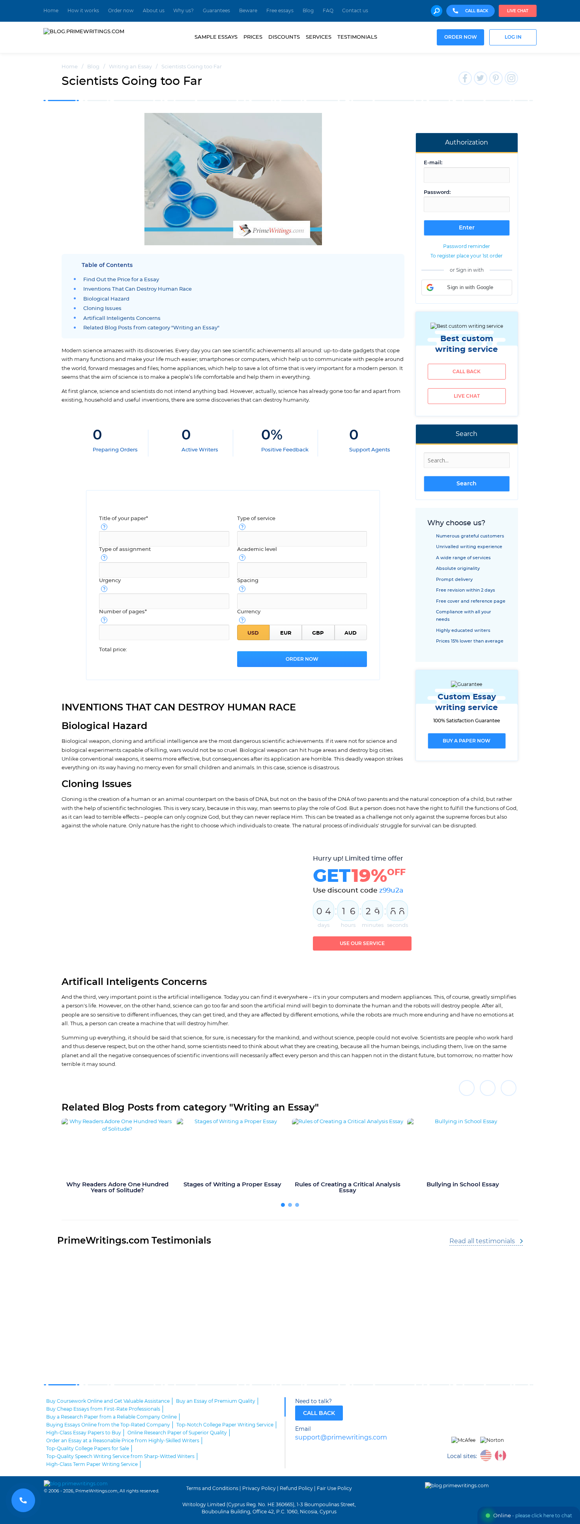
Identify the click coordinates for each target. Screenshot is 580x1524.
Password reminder (466, 246)
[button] (466, 287)
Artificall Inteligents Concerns (122, 318)
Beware (248, 10)
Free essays (280, 10)
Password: (437, 192)
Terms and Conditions (212, 1488)
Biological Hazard (106, 299)
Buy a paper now (466, 741)
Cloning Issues (102, 308)
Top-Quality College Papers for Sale (87, 1448)
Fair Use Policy (334, 1488)
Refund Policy (296, 1488)
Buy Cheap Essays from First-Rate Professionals (103, 1409)
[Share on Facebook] (467, 1088)
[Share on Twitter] (488, 1088)
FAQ (328, 10)
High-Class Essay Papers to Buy (83, 1432)
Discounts (284, 37)
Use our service (362, 943)
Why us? (183, 10)
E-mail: (433, 162)
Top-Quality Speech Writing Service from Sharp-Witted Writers (120, 1456)
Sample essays (216, 37)
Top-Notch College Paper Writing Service (224, 1425)
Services (318, 37)
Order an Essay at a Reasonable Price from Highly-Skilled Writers (122, 1440)
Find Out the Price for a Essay (121, 279)
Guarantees (216, 10)
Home (50, 10)
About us (154, 10)
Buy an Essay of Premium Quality (215, 1401)
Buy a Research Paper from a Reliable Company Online (111, 1417)
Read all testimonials (482, 1241)
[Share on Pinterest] (508, 1088)
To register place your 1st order (466, 256)
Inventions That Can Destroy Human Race (137, 289)
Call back (467, 371)
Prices (252, 37)
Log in (513, 37)
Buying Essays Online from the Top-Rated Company (108, 1425)
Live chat (517, 11)
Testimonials (357, 37)
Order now (121, 10)
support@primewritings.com (341, 1438)
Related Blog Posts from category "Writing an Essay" (151, 328)
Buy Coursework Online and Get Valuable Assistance (108, 1401)
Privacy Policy (259, 1488)
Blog (308, 10)
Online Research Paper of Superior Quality (177, 1432)
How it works (83, 10)
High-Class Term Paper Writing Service (92, 1464)
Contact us (355, 10)
